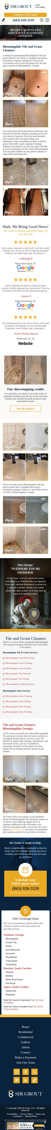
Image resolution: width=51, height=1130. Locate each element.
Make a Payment (25, 1057)
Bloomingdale (12, 938)
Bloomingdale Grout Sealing (18, 668)
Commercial (25, 1037)
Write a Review (3, 20)
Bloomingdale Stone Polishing (19, 712)
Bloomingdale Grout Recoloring (20, 658)
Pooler (8, 946)
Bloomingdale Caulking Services (20, 684)
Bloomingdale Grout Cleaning (19, 663)
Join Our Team (25, 1062)
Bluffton (9, 976)
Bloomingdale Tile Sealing (17, 679)
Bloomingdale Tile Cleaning (18, 673)
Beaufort (9, 972)
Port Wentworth (13, 950)
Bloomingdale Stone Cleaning (19, 696)
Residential (25, 1032)
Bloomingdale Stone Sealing (18, 701)
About (25, 1047)
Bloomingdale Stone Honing (18, 706)
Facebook (25, 1072)
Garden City (11, 942)
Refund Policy (31, 1116)
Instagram (16, 1072)
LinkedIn (25, 1080)
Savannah (10, 953)
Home (25, 1027)
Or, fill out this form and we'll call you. (26, 893)
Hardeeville (11, 991)
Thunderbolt (11, 957)
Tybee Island (11, 961)
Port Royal (10, 983)
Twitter (34, 1072)
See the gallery (25, 408)
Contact (25, 1052)
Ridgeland (10, 994)
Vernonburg (11, 964)
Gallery (25, 1042)
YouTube (16, 1080)
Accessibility (12, 1114)
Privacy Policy (26, 1114)
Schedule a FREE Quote (25, 15)
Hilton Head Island (14, 979)
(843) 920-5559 (23, 20)
